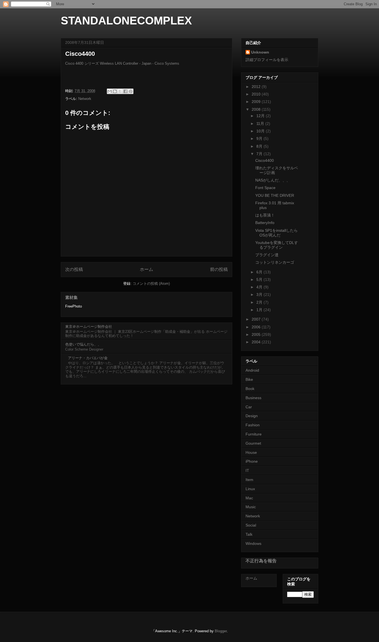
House (251, 452)
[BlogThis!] (115, 91)
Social (251, 525)
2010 (257, 94)
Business (253, 398)
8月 (260, 146)
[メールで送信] (109, 91)
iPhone (252, 461)
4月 (260, 287)
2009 (257, 101)
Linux (250, 489)
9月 (260, 138)
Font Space (265, 187)
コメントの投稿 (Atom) (151, 283)
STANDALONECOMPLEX (126, 20)
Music (251, 507)
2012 (257, 86)
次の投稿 (74, 269)
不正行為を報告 (261, 560)
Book (250, 388)
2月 (260, 302)
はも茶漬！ (265, 215)
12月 (261, 116)
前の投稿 (219, 269)
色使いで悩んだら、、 (83, 344)
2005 (257, 334)
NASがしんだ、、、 (272, 180)
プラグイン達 (267, 255)
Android (252, 370)
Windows (253, 543)
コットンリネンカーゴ (274, 262)
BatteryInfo (264, 222)
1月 (260, 310)
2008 (257, 109)
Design (252, 416)
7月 (260, 154)
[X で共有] (120, 91)
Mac (249, 498)
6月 (260, 272)
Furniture (254, 434)
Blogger (221, 631)
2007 (257, 319)
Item (249, 479)
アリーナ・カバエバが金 (88, 358)
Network (84, 99)
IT (247, 470)
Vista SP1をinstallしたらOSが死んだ (276, 232)
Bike (249, 379)
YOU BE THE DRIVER (274, 195)
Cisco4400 (264, 160)
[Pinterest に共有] (130, 91)
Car (249, 407)
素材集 (71, 297)
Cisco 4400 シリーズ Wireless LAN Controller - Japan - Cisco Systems (122, 63)
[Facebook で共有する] (125, 91)
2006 (257, 327)
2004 (257, 342)
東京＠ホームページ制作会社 (88, 326)
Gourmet (253, 443)
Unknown (260, 52)
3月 (260, 294)
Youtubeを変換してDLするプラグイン (276, 245)
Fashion (253, 425)
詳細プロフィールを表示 (267, 59)
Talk (249, 534)
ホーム (146, 269)
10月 (261, 131)
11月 (260, 123)
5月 (260, 279)
